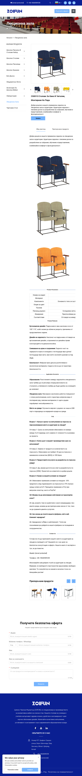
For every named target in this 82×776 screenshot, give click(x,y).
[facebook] (65, 2)
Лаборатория (11, 96)
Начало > (9, 38)
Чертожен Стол (12, 108)
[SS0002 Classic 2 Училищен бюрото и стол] (37, 593)
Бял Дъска (10, 76)
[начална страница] (14, 11)
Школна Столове (12, 58)
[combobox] (13, 645)
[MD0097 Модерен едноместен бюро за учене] (68, 593)
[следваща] (73, 90)
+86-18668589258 (34, 3)
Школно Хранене (12, 70)
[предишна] (31, 90)
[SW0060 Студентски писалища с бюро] (52, 593)
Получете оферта (62, 11)
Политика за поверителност (60, 772)
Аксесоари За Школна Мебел (12, 89)
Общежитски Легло (13, 82)
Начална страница (15, 28)
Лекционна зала (38, 28)
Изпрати (41, 684)
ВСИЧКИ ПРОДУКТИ (14, 44)
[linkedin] (74, 2)
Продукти (27, 28)
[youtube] (69, 2)
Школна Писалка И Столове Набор (13, 51)
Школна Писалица (13, 64)
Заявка (38, 118)
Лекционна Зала (12, 102)
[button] (68, 581)
